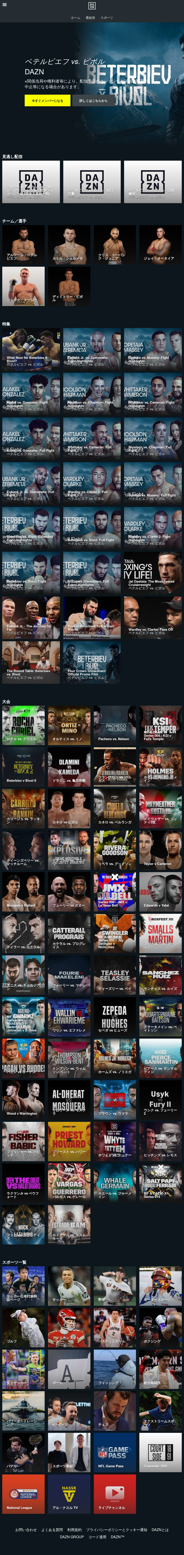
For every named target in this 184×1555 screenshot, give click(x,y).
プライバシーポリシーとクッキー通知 (116, 1529)
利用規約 (74, 1529)
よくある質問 (52, 1529)
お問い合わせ (26, 1529)
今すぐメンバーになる (47, 100)
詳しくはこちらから (93, 100)
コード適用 (97, 1536)
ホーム (75, 17)
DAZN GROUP (72, 1536)
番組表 (90, 17)
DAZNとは (160, 1529)
